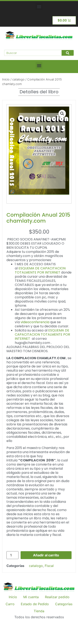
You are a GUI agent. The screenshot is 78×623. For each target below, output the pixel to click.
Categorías (63, 604)
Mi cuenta (31, 597)
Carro (10, 604)
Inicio (6, 79)
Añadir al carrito (46, 555)
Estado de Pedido (35, 604)
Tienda (39, 611)
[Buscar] (68, 53)
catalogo (18, 79)
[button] (39, 6)
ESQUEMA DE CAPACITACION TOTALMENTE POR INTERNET (40, 270)
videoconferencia (35, 322)
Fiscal (49, 566)
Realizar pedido (57, 597)
